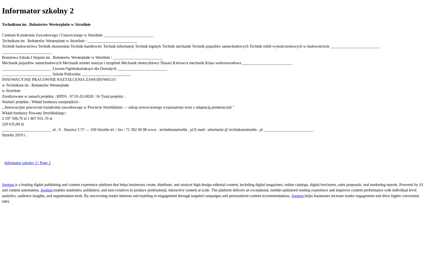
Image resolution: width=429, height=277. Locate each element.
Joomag (8, 185)
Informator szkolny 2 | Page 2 (27, 163)
